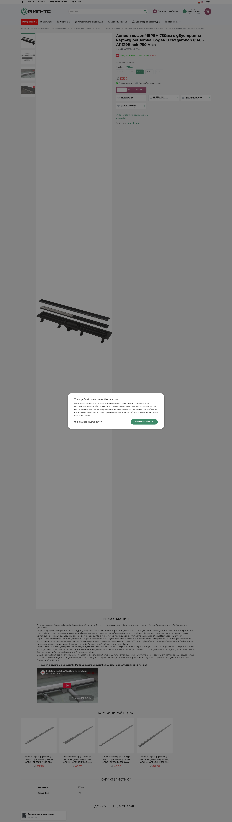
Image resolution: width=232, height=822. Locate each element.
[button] (88, 421)
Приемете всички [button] (144, 421)
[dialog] (116, 411)
